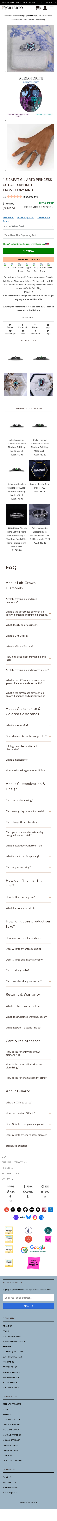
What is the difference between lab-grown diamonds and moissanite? (28, 682)
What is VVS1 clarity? (28, 636)
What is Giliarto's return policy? (28, 1006)
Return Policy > (10, 1173)
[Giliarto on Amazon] (37, 1211)
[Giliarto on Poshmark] (44, 1211)
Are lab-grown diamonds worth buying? (28, 670)
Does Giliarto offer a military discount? (28, 1135)
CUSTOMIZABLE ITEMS (12, 1357)
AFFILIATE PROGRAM (12, 1404)
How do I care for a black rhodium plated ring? (28, 1066)
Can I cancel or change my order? (28, 981)
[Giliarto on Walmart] (50, 1211)
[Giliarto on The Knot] (6, 1211)
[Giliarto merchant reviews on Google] (34, 1254)
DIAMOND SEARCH (11, 1445)
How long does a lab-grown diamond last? (28, 658)
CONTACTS (7, 1455)
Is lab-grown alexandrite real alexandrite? (28, 748)
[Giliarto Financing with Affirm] (22, 1219)
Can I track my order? (28, 970)
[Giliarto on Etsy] (19, 1211)
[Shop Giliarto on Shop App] (16, 1219)
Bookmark (35, 334)
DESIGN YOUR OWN (11, 1425)
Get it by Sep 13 (46, 205)
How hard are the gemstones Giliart (28, 770)
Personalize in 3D (29, 259)
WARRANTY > (8, 1179)
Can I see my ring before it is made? (28, 811)
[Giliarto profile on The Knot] (9, 1266)
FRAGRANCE (8, 1362)
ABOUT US (7, 1326)
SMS (23, 334)
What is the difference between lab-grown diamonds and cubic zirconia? (28, 694)
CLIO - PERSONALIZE (11, 1419)
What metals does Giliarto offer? (28, 845)
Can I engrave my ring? (28, 867)
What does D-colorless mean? (28, 625)
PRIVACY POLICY (10, 1367)
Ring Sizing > (8, 1168)
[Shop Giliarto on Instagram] (34, 1219)
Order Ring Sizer (25, 217)
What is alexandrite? (28, 725)
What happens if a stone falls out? (28, 1027)
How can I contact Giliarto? (28, 1113)
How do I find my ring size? (28, 897)
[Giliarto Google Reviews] (25, 1211)
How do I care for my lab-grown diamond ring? (28, 1053)
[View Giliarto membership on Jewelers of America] (28, 1233)
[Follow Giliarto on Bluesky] (28, 1219)
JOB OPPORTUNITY (11, 1388)
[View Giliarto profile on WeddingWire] (9, 1233)
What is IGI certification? (28, 646)
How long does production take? (28, 938)
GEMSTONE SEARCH (11, 1450)
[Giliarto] (13, 8)
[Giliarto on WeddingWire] (12, 1211)
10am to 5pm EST (10, 1492)
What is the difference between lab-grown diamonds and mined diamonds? (28, 613)
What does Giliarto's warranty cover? (28, 1017)
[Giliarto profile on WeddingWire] (9, 1252)
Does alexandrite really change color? (28, 736)
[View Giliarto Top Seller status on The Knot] (48, 1242)
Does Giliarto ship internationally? (28, 959)
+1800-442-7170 (9, 1482)
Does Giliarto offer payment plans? (28, 1124)
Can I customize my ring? (28, 800)
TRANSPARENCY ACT (12, 1372)
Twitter (10, 327)
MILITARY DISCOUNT (11, 1430)
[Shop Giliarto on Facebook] (41, 1219)
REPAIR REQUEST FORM (13, 1352)
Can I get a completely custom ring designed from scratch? (28, 834)
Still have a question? (28, 1146)
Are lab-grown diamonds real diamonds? (28, 600)
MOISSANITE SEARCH (12, 1440)
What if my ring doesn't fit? (28, 908)
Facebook (22, 327)
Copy (48, 334)
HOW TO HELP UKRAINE (13, 1461)
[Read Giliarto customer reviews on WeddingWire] (48, 1233)
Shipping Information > (14, 1162)
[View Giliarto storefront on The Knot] (28, 1242)
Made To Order (31, 207)
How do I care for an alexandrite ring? (28, 1078)
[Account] (45, 8)
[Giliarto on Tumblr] (28, 1196)
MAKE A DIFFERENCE (12, 1435)
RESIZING (7, 1346)
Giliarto (22, 1502)
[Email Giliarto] (10, 1201)
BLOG (5, 1409)
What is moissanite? (28, 760)
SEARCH (6, 1331)
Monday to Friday (10, 1487)
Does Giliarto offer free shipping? (28, 949)
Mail (48, 328)
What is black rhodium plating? (28, 856)
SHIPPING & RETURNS (12, 1336)
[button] (52, 8)
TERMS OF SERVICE (11, 1377)
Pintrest (35, 327)
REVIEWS (7, 1414)
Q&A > (5, 1157)
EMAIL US (7, 1477)
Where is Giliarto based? (28, 1102)
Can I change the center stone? (28, 822)
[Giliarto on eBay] (31, 1211)
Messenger (10, 334)
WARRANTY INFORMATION (14, 1341)
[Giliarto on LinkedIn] (45, 1196)
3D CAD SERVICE (10, 1382)
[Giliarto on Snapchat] (10, 1196)
